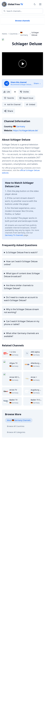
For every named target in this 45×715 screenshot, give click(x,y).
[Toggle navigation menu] (40, 4)
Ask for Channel (13, 104)
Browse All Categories (16, 432)
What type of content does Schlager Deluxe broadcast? (22, 275)
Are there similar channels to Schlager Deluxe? (18, 287)
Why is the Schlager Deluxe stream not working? (21, 311)
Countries (14, 34)
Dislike (26, 92)
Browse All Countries (15, 426)
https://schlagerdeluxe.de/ (25, 130)
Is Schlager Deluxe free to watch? (22, 252)
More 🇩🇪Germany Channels (18, 420)
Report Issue (28, 98)
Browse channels (22, 20)
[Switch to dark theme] (34, 4)
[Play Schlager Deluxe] (22, 63)
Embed (32, 104)
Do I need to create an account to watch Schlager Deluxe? (21, 299)
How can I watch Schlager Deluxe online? (21, 263)
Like (8, 92)
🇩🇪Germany (24, 33)
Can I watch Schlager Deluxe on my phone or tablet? (21, 323)
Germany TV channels (14, 235)
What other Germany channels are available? (21, 335)
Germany (19, 126)
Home (4, 34)
